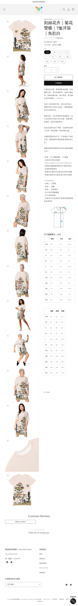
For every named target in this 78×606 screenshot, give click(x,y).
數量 (45, 66)
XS (54, 52)
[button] (4, 9)
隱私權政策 (43, 563)
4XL (47, 61)
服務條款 (42, 572)
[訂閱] (39, 584)
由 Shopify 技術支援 (36, 599)
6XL (62, 61)
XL (53, 57)
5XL (55, 61)
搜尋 (40, 554)
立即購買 (58, 83)
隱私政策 (54, 599)
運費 (59, 45)
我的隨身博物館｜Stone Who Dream (20, 599)
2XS (47, 52)
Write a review (20, 522)
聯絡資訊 (42, 559)
